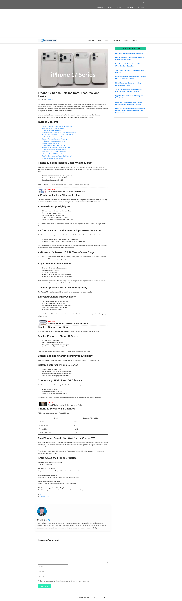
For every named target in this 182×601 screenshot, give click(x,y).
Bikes (99, 40)
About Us (110, 7)
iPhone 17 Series (44, 496)
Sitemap (142, 2)
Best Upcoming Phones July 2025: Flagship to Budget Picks (66, 191)
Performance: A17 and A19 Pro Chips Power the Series (59, 132)
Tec (41, 494)
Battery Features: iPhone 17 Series (55, 149)
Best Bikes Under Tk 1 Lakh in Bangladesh (129, 53)
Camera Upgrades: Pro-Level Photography (55, 139)
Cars (106, 40)
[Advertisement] (91, 23)
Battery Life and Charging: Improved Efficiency (56, 147)
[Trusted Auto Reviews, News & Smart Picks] (47, 40)
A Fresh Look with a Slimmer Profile (53, 128)
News (126, 40)
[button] (141, 40)
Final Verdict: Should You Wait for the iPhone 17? (57, 156)
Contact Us (120, 7)
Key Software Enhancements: (53, 137)
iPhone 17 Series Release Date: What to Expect (57, 126)
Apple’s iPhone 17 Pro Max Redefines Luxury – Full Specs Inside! (67, 323)
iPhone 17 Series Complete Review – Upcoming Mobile (64, 405)
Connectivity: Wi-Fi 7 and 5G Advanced (54, 152)
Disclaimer (130, 7)
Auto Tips (91, 40)
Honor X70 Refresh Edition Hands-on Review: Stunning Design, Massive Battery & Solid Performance (130, 111)
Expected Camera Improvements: (54, 141)
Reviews (134, 40)
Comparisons (116, 40)
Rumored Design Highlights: (53, 130)
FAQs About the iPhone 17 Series (52, 158)
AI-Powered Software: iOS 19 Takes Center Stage (57, 135)
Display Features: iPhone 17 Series (55, 145)
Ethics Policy (140, 7)
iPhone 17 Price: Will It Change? (52, 154)
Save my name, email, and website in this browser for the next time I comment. (64, 581)
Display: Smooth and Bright (50, 143)
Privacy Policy (101, 7)
